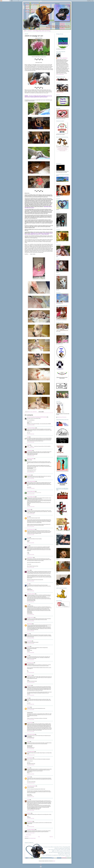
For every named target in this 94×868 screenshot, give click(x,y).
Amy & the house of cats (31, 529)
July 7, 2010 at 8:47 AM (30, 704)
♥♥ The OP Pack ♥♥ (30, 557)
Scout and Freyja (29, 722)
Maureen (28, 570)
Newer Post (26, 836)
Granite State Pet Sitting (31, 734)
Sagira (28, 633)
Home (39, 836)
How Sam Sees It (29, 821)
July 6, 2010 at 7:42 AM (30, 447)
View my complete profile (60, 74)
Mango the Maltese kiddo (31, 491)
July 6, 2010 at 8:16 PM (30, 643)
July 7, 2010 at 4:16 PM (30, 719)
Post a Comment (28, 834)
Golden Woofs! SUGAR (30, 751)
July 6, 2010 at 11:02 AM (30, 493)
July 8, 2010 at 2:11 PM (30, 796)
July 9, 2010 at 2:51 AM (30, 818)
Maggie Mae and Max (30, 458)
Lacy (28, 545)
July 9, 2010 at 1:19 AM (30, 810)
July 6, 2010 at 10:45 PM (30, 682)
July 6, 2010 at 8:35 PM (30, 652)
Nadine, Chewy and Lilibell (31, 481)
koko (28, 698)
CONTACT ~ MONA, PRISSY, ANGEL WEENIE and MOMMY (39, 30)
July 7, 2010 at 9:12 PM (30, 748)
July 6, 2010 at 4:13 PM (30, 567)
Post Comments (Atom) (32, 838)
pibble (28, 516)
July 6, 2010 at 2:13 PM (30, 534)
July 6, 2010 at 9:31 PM (30, 672)
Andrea (28, 741)
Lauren (28, 799)
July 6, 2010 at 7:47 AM (30, 455)
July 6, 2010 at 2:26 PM (30, 542)
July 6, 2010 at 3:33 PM (30, 554)
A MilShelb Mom (29, 450)
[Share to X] (41, 411)
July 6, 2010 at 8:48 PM (30, 659)
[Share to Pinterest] (43, 411)
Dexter (28, 537)
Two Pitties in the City (30, 617)
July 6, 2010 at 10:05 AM (30, 488)
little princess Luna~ (30, 662)
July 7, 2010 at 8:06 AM (30, 695)
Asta (28, 604)
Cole (28, 655)
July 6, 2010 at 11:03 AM (30, 506)
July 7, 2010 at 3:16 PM (30, 709)
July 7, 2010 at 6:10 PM (30, 731)
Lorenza (28, 646)
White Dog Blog (29, 623)
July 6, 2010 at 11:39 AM (30, 513)
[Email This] (39, 411)
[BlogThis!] (40, 411)
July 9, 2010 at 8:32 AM (30, 826)
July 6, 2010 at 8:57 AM (30, 472)
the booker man (29, 675)
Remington (29, 509)
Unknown (28, 707)
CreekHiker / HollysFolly (31, 829)
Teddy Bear (29, 813)
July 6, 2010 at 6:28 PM (30, 614)
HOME (25, 30)
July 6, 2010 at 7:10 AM (30, 442)
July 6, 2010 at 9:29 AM (30, 478)
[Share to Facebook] (42, 411)
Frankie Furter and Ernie (31, 593)
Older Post (51, 836)
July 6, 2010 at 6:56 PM (30, 630)
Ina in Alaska (29, 685)
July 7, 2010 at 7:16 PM (30, 738)
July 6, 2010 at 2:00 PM (30, 526)
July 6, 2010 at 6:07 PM (30, 601)
